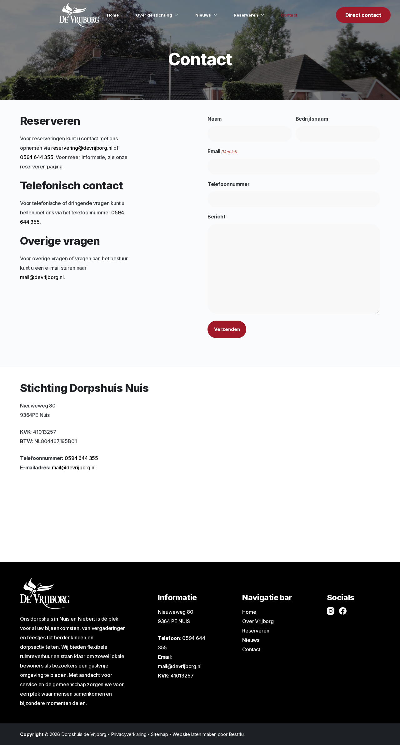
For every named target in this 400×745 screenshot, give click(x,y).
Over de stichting (154, 15)
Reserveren (246, 15)
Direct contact (363, 15)
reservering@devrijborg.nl (81, 148)
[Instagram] (330, 611)
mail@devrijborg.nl (42, 277)
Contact (289, 15)
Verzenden (227, 329)
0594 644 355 (36, 157)
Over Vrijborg (258, 621)
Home (113, 15)
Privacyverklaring (129, 734)
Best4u (236, 734)
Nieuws (203, 15)
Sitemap (159, 734)
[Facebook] (343, 611)
